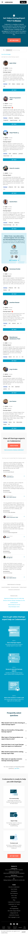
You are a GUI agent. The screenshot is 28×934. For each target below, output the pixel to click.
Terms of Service (15, 927)
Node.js (5, 290)
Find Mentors (14, 891)
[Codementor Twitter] (14, 924)
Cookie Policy (3, 927)
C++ (17, 356)
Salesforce (15, 153)
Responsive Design (7, 224)
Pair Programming (14, 908)
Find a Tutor (14, 895)
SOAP (10, 153)
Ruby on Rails (19, 422)
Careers (20, 927)
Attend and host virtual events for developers (14, 872)
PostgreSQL (6, 120)
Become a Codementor (14, 887)
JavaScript (21, 153)
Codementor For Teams (14, 904)
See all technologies (6, 54)
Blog (14, 900)
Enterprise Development (14, 589)
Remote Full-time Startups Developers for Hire (14, 600)
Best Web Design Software (14, 910)
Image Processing (13, 120)
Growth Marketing (6, 587)
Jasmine (5, 389)
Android (18, 84)
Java (22, 84)
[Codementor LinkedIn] (17, 924)
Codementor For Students (14, 902)
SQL (18, 187)
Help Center (24, 927)
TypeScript (17, 386)
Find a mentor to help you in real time (14, 869)
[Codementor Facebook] (11, 924)
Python (13, 84)
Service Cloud (6, 155)
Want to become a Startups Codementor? (14, 450)
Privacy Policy (9, 927)
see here (17, 768)
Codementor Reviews (14, 915)
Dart (12, 386)
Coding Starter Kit (14, 913)
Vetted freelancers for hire (14, 604)
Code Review (14, 906)
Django (5, 424)
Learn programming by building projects (14, 876)
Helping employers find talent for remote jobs (14, 879)
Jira (13, 224)
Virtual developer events (14, 606)
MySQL (22, 187)
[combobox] (19, 50)
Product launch (23, 587)
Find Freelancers (14, 893)
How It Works (14, 889)
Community (14, 897)
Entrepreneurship (15, 587)
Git (9, 386)
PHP (9, 84)
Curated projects (14, 602)
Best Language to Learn (14, 917)
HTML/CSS (11, 118)
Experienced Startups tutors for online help (14, 598)
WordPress (17, 118)
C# (13, 356)
